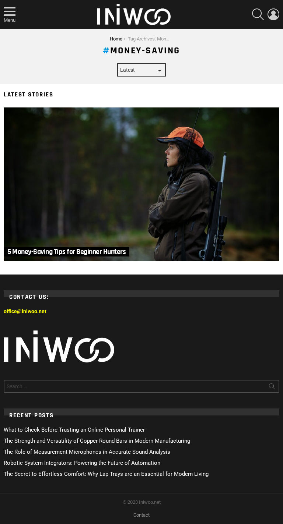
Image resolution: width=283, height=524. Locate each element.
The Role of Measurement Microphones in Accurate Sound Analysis (87, 452)
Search (272, 388)
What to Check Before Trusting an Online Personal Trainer (74, 429)
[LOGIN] (273, 14)
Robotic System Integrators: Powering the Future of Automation (82, 463)
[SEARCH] (258, 14)
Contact (141, 515)
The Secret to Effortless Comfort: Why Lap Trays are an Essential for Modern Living (106, 474)
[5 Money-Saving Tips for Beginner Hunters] (141, 184)
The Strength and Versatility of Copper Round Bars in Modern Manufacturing (97, 441)
